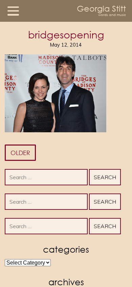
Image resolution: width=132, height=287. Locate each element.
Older (20, 152)
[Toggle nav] (13, 11)
